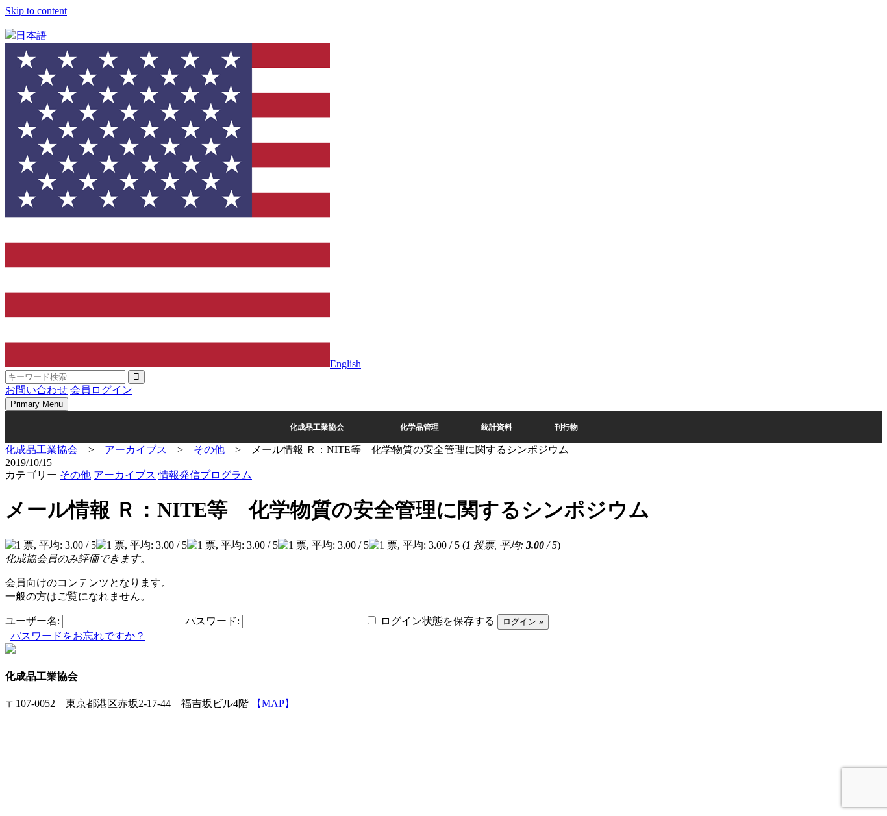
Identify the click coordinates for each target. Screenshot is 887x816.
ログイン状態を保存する (438, 620)
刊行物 (566, 427)
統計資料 (496, 427)
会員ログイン (101, 389)
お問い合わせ (36, 389)
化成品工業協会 (317, 427)
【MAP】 (273, 703)
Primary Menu (36, 404)
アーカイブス (125, 474)
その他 (75, 474)
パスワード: (212, 620)
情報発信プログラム (205, 474)
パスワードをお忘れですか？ (77, 635)
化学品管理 (419, 427)
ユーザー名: (32, 620)
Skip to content (36, 10)
